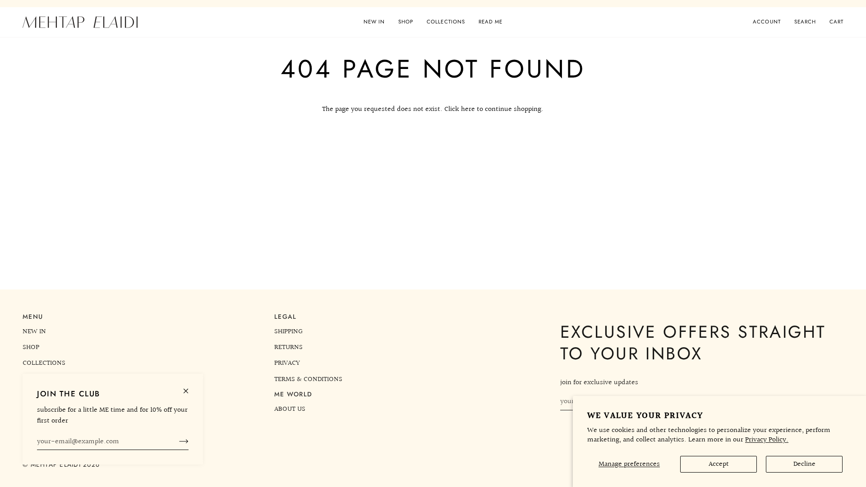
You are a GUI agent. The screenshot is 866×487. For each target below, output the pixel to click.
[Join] (177, 441)
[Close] (189, 387)
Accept (719, 464)
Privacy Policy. (766, 440)
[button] (406, 22)
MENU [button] (33, 316)
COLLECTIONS (44, 363)
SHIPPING (288, 331)
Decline (804, 464)
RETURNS (288, 347)
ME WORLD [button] (293, 394)
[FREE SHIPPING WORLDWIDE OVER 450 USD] (433, 3)
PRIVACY (287, 363)
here (468, 109)
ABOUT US (289, 409)
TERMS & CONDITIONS (308, 379)
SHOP (31, 347)
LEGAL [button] (285, 316)
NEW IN (34, 331)
